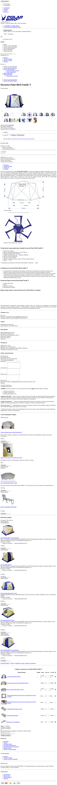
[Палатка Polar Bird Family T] (14, 111)
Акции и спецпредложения (10, 759)
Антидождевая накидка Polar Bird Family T (11, 432)
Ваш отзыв (3, 380)
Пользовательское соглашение (11, 746)
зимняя (27, 663)
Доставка (6, 9)
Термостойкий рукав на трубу (14, 709)
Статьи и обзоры (8, 59)
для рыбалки (32, 663)
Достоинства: (4, 367)
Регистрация (7, 4)
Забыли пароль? (8, 777)
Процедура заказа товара (10, 749)
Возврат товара (7, 748)
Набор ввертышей (5, 405)
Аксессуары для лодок (12, 76)
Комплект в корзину (5, 728)
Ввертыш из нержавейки (13, 722)
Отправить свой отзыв (6, 386)
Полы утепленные (11, 72)
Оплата (5, 10)
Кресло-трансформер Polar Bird (8, 507)
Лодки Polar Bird (8, 74)
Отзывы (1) (6, 167)
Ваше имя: (3, 361)
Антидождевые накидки (13, 70)
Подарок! (6, 169)
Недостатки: (4, 374)
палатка (23, 663)
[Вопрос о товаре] (1, 153)
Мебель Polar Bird (8, 73)
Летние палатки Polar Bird (10, 68)
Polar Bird (17, 663)
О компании (7, 7)
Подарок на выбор (5, 146)
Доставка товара (8, 744)
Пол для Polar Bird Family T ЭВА (9, 483)
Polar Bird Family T (5, 663)
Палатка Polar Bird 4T (6, 564)
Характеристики (8, 166)
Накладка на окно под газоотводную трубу (11, 457)
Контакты (6, 11)
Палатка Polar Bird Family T (14, 676)
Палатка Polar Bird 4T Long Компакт (10, 650)
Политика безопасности (10, 745)
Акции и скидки (8, 60)
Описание (6, 165)
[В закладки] (2, 153)
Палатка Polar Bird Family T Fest (9, 593)
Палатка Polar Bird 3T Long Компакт (10, 537)
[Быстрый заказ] (7, 441)
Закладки (6, 778)
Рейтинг (3, 383)
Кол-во (5, 135)
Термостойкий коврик (12, 715)
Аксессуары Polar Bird (9, 69)
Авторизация (7, 5)
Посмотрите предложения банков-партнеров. (23, 138)
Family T (13, 663)
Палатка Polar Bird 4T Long (7, 620)
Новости (6, 57)
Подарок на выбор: (5, 541)
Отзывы (6, 61)
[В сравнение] (4, 153)
